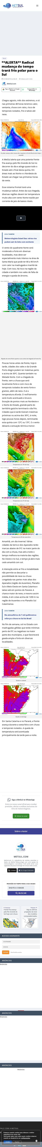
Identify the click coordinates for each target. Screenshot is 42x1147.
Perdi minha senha (16, 952)
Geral (4, 58)
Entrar (5, 952)
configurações (25, 1138)
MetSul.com (11, 84)
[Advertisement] (21, 33)
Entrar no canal (22, 816)
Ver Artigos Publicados (27, 870)
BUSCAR (22, 893)
